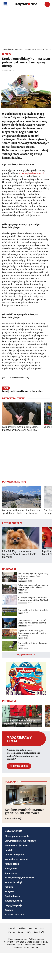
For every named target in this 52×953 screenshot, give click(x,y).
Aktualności (22, 581)
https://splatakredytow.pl (31, 173)
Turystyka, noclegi (14, 900)
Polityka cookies (36, 939)
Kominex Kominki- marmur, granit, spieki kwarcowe (25, 811)
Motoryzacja (11, 873)
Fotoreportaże (12, 523)
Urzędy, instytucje (13, 905)
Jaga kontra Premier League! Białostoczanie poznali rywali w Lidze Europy (32, 633)
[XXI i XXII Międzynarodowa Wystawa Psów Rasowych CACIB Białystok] (20, 538)
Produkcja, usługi (13, 882)
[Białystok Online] (26, 4)
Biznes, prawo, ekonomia (17, 836)
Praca (42, 928)
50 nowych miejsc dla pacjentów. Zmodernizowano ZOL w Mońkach (33, 598)
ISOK (29, 932)
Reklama (9, 887)
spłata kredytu (36, 391)
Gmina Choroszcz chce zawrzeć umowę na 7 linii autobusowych (32, 621)
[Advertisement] (26, 455)
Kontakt (11, 932)
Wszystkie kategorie (14, 914)
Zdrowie (9, 910)
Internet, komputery (14, 854)
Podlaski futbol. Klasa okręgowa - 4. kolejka (33, 644)
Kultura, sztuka (12, 864)
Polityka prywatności (17, 939)
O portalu (12, 928)
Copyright (8, 942)
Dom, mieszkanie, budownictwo (20, 841)
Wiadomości (19, 49)
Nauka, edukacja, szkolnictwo (19, 877)
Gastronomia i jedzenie (16, 845)
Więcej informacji (13, 818)
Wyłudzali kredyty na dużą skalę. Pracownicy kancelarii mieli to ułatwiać (20, 428)
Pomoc (21, 932)
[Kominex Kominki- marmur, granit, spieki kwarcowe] (26, 795)
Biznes (27, 49)
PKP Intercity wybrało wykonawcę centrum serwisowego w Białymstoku (33, 576)
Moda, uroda (11, 868)
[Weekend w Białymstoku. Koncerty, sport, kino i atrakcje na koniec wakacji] (21, 497)
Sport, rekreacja (13, 896)
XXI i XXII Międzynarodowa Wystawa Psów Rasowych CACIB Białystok (19, 554)
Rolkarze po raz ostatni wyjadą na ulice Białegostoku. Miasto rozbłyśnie (33, 587)
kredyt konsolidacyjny (18, 391)
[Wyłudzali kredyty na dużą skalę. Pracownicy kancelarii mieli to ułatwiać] (21, 413)
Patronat (33, 928)
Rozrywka (9, 891)
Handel (8, 850)
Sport (20, 592)
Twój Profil (39, 932)
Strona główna (7, 49)
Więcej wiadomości (24, 655)
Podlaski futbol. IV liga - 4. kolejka (33, 610)
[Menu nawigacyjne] (47, 4)
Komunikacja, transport (16, 859)
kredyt (5, 391)
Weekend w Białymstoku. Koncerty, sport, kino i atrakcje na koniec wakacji (21, 512)
